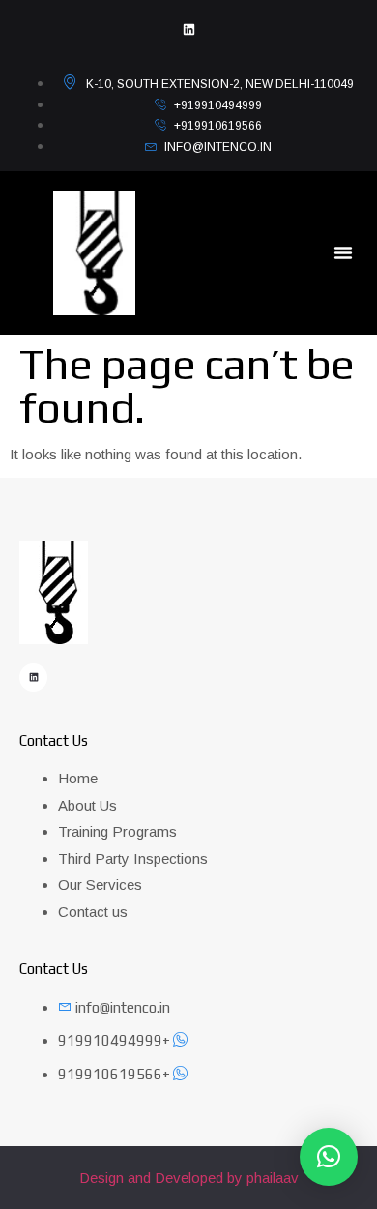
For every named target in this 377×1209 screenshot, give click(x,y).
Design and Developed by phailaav (189, 1177)
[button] (343, 252)
